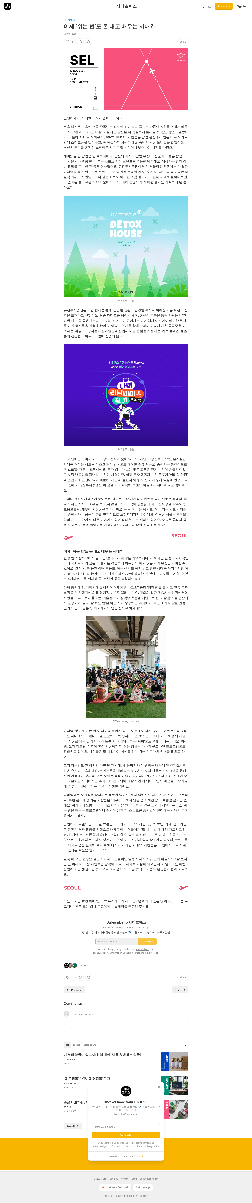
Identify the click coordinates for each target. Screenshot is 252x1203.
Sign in (241, 6)
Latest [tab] (76, 1044)
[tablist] (81, 1045)
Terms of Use (142, 1142)
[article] (126, 1061)
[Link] (59, 551)
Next (178, 990)
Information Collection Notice (125, 1146)
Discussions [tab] (89, 1044)
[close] (159, 1087)
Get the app (143, 1187)
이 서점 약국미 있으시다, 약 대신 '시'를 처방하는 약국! (102, 1055)
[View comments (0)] (80, 41)
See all (70, 1126)
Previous (76, 990)
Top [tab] (68, 1044)
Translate (71, 19)
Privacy (124, 1178)
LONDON (69, 1059)
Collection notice (149, 1178)
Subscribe (223, 6)
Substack (109, 1195)
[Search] (202, 6)
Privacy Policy (152, 1146)
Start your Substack (117, 1187)
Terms (133, 1178)
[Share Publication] (209, 6)
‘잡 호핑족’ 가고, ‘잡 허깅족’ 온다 (87, 1079)
